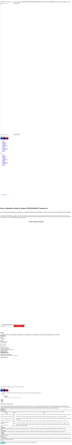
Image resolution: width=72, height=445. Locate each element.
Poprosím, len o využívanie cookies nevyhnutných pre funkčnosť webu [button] (12, 397)
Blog (3, 150)
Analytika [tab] (2, 432)
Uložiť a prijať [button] (2, 443)
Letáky (4, 141)
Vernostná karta (5, 145)
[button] (36, 153)
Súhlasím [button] (6, 396)
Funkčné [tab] (1, 426)
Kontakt (4, 151)
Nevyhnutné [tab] (2, 408)
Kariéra (4, 147)
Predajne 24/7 (5, 142)
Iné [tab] (0, 440)
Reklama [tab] (1, 436)
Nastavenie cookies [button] (3, 351)
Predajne (4, 143)
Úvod (3, 154)
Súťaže (4, 146)
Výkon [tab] (1, 429)
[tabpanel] (36, 418)
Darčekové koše (5, 148)
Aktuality (4, 144)
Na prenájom (5, 149)
